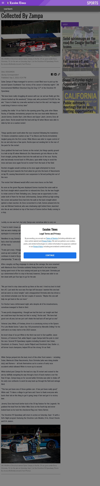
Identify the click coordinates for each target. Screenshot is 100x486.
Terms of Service (52, 238)
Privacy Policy (46, 241)
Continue (50, 255)
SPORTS (92, 3)
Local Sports (8, 8)
